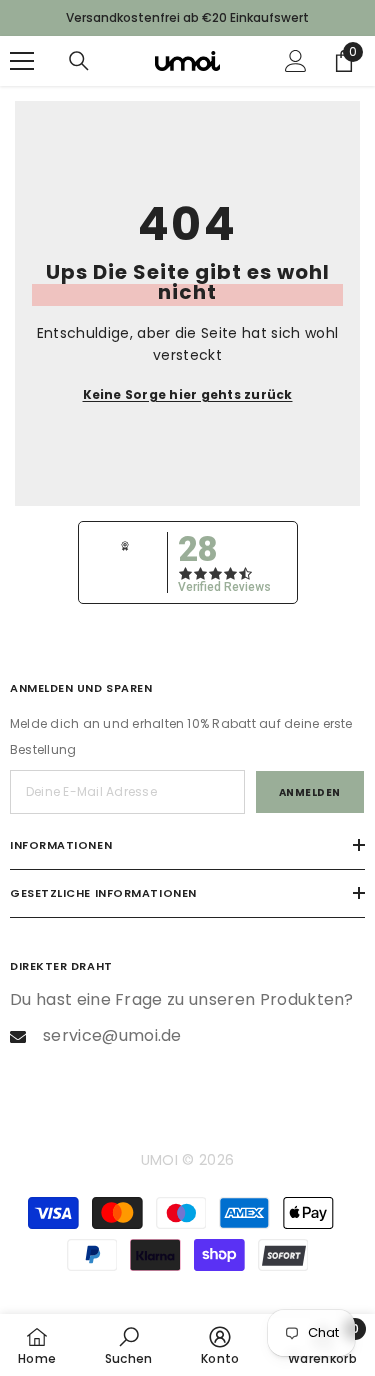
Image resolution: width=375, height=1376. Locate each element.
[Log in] (296, 61)
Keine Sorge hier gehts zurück (188, 394)
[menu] (22, 61)
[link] (129, 1345)
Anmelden (310, 792)
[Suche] (79, 61)
